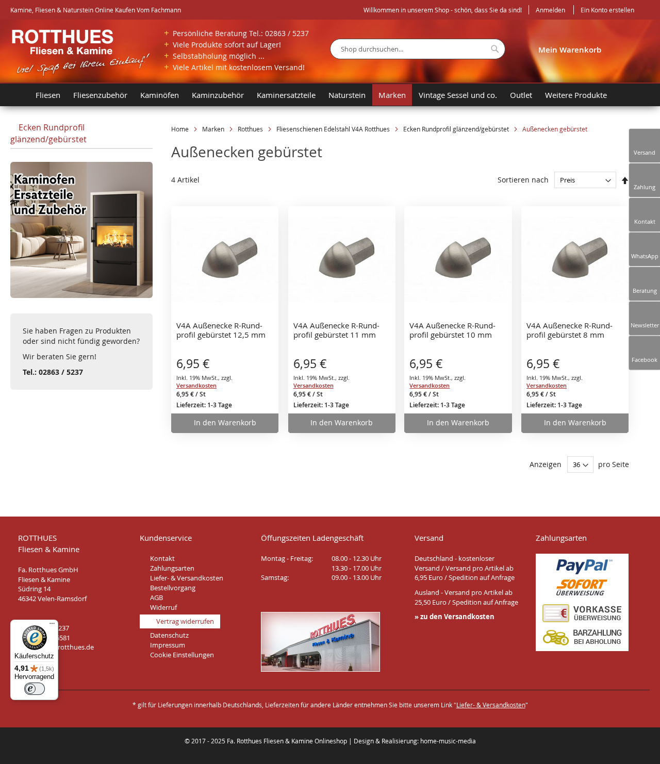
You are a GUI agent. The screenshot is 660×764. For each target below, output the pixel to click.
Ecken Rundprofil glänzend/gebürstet (456, 129)
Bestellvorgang (172, 587)
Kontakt (162, 558)
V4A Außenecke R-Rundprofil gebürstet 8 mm (569, 330)
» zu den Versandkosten (454, 616)
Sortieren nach (523, 180)
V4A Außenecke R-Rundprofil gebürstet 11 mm (336, 330)
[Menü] (52, 626)
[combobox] (417, 49)
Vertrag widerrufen (185, 621)
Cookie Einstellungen (182, 654)
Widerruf (163, 607)
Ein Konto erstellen (607, 10)
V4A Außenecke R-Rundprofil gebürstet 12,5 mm (221, 330)
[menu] (335, 95)
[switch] (34, 689)
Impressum (167, 645)
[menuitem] (19, 95)
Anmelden (550, 10)
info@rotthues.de (67, 647)
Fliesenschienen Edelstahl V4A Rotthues (333, 129)
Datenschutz (169, 635)
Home (180, 129)
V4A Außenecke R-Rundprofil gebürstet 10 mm (452, 330)
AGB (156, 597)
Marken (214, 129)
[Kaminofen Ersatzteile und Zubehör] (81, 295)
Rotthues (251, 129)
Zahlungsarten (172, 568)
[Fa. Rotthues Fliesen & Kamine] (80, 52)
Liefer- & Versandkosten (186, 578)
